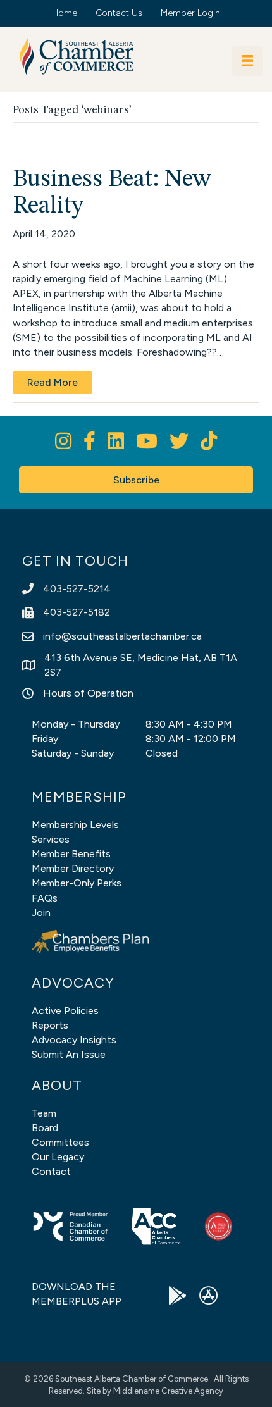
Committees (60, 1142)
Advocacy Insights (74, 1040)
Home (64, 13)
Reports (50, 1025)
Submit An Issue (69, 1054)
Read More (52, 382)
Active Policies (65, 1011)
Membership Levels (75, 825)
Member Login (190, 13)
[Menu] (247, 61)
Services (51, 839)
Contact (51, 1171)
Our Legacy (58, 1157)
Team (44, 1113)
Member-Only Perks (76, 883)
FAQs (45, 898)
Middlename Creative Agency (168, 1391)
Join (41, 913)
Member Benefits (71, 854)
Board (45, 1128)
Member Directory (73, 868)
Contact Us (119, 13)
